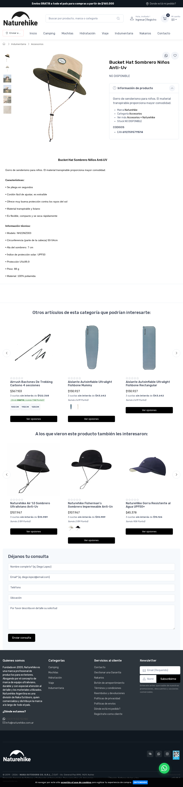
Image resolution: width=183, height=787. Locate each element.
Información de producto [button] (135, 88)
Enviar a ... (15, 33)
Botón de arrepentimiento (109, 682)
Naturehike (131, 110)
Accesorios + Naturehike (141, 117)
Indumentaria (124, 33)
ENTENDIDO (140, 782)
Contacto (163, 33)
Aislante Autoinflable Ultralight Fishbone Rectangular (148, 383)
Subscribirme (168, 679)
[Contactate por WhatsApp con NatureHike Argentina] (158, 754)
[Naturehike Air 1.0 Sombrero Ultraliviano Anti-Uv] (34, 469)
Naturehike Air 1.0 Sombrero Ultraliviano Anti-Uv (30, 505)
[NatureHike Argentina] (20, 18)
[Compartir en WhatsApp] (166, 56)
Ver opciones (33, 419)
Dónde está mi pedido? (107, 708)
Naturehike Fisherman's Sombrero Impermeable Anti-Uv (90, 505)
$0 (175, 18)
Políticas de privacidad (107, 698)
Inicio (33, 33)
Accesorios (37, 44)
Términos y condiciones (107, 688)
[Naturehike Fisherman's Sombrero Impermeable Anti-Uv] (91, 469)
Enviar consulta (21, 637)
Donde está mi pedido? (163, 3)
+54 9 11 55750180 (17, 719)
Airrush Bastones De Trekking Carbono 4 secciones (31, 383)
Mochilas (67, 33)
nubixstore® (173, 774)
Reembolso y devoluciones (109, 693)
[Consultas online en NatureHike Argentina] (150, 754)
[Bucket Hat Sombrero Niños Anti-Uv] (7, 58)
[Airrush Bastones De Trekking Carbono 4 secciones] (34, 347)
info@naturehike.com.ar (19, 722)
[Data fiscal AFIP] (176, 755)
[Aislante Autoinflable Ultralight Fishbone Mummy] (91, 347)
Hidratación (87, 33)
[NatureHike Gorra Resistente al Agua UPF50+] (149, 469)
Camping (49, 33)
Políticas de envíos (105, 703)
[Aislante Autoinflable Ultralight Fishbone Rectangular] (149, 347)
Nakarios (145, 33)
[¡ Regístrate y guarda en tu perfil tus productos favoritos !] (175, 56)
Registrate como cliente (108, 714)
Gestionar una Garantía (107, 672)
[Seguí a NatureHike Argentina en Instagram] (167, 754)
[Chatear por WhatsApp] (164, 768)
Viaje (105, 33)
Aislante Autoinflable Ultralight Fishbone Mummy (90, 383)
